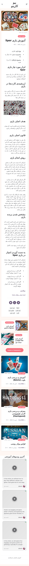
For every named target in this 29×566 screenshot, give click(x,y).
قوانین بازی (11, 310)
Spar (18, 308)
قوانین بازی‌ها (22, 36)
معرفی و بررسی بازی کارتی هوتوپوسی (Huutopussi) (16, 413)
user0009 (21, 447)
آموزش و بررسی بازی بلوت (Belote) (16, 378)
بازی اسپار (12, 308)
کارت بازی (12, 313)
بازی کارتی (18, 310)
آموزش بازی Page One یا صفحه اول (19, 340)
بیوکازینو (22, 291)
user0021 (21, 383)
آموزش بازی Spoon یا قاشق (9, 327)
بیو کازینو (14, 4)
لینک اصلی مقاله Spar (18, 295)
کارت (18, 313)
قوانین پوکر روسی (18, 444)
